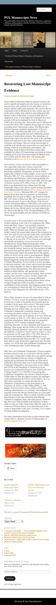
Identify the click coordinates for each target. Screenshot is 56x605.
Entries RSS (8, 553)
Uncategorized (25, 512)
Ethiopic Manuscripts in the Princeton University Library (38, 487)
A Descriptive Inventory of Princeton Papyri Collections (23, 67)
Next (49, 76)
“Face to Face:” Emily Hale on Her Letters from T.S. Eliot (26, 539)
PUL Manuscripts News (20, 17)
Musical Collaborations (13, 542)
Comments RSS (10, 555)
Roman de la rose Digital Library (31, 159)
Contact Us (24, 51)
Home (7, 51)
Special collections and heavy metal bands (20, 535)
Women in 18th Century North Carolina (19, 537)
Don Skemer (29, 96)
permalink (44, 512)
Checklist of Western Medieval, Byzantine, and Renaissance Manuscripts (24, 58)
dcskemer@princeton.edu (15, 421)
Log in (6, 551)
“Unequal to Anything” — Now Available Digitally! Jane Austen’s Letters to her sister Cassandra (25, 532)
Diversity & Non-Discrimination (28, 601)
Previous (8, 76)
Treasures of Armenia (12, 500)
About (15, 51)
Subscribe (10, 578)
